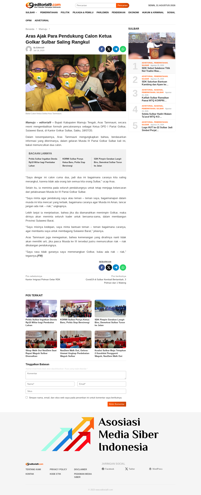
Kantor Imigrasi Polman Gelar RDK (43, 278)
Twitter (132, 469)
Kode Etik (55, 474)
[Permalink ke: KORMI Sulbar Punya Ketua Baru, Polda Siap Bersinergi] (76, 308)
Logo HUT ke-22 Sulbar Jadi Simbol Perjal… (157, 128)
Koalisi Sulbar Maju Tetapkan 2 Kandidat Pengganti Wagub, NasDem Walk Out (110, 353)
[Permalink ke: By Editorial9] (29, 49)
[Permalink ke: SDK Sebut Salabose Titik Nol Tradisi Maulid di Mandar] (151, 46)
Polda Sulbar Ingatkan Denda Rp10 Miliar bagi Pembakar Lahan (43, 162)
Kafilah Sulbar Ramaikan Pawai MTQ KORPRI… (155, 99)
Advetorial (147, 63)
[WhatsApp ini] (123, 49)
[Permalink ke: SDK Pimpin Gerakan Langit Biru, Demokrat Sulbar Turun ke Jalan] (110, 308)
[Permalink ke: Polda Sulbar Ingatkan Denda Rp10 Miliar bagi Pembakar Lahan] (41, 308)
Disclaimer (80, 469)
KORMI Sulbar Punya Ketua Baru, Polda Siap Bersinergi (73, 162)
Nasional (158, 90)
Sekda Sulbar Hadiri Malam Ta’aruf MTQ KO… (156, 115)
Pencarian (123, 5)
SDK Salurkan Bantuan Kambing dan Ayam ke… (155, 83)
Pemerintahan (161, 63)
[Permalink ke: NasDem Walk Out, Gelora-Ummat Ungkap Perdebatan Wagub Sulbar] (76, 339)
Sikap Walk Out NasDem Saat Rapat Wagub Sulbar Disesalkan (41, 353)
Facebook (109, 469)
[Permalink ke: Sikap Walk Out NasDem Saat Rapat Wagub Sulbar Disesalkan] (41, 339)
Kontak (30, 474)
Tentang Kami (33, 469)
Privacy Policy (58, 469)
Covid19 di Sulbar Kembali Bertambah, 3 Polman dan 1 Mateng (106, 279)
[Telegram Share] (116, 49)
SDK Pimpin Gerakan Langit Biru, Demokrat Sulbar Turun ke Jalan (108, 162)
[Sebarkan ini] (102, 49)
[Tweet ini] (109, 49)
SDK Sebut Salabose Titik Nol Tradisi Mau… (156, 69)
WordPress (157, 469)
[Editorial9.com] (43, 5)
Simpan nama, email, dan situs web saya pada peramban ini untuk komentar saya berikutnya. (75, 397)
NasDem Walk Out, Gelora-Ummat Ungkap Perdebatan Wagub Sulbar (74, 353)
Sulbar (145, 65)
